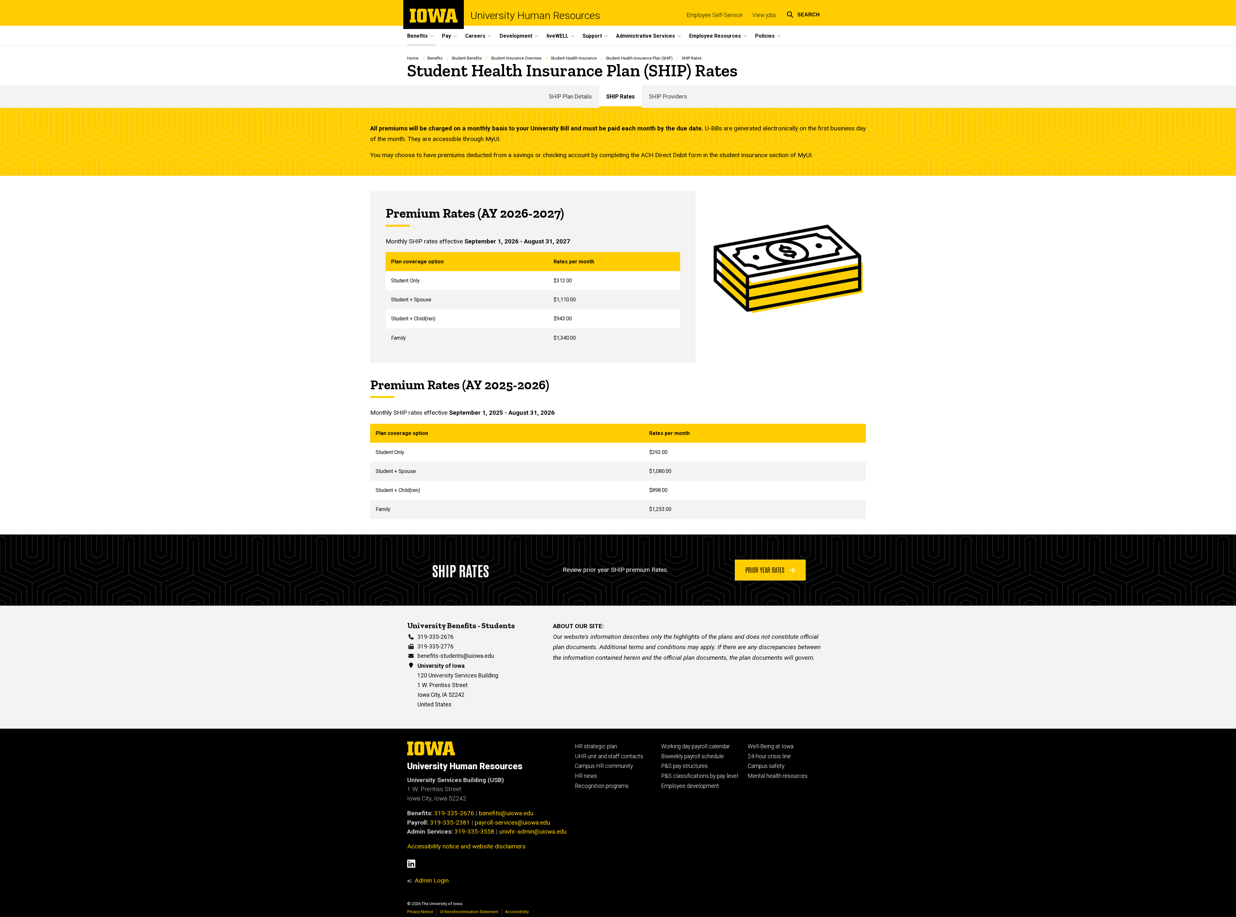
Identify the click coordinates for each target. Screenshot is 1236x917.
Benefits (435, 58)
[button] (803, 13)
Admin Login (432, 880)
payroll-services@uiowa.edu (512, 822)
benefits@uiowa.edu (506, 813)
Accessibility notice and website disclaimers (466, 846)
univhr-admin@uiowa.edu (532, 831)
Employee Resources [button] (715, 36)
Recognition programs (602, 786)
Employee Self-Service (715, 15)
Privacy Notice (420, 911)
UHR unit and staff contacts (609, 756)
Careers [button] (475, 36)
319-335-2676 (435, 637)
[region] (533, 299)
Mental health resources (778, 776)
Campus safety (766, 766)
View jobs (764, 15)
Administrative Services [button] (645, 36)
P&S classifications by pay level (699, 776)
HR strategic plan (596, 746)
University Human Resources (535, 15)
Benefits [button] (417, 36)
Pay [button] (446, 36)
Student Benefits (467, 58)
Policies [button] (765, 36)
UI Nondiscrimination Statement (469, 911)
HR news (586, 776)
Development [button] (516, 36)
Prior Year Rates (765, 569)
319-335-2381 (450, 822)
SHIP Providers (668, 96)
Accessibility (517, 911)
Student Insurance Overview (516, 58)
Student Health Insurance (574, 58)
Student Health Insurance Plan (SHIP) (639, 58)
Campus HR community (604, 766)
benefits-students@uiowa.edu (455, 656)
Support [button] (592, 36)
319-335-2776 (435, 646)
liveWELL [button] (557, 36)
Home (412, 58)
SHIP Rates (620, 96)
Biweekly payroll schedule (692, 756)
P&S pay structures (684, 766)
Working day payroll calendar (695, 746)
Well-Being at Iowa (770, 746)
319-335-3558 (474, 831)
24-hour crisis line (769, 756)
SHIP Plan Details (570, 96)
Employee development (690, 786)
